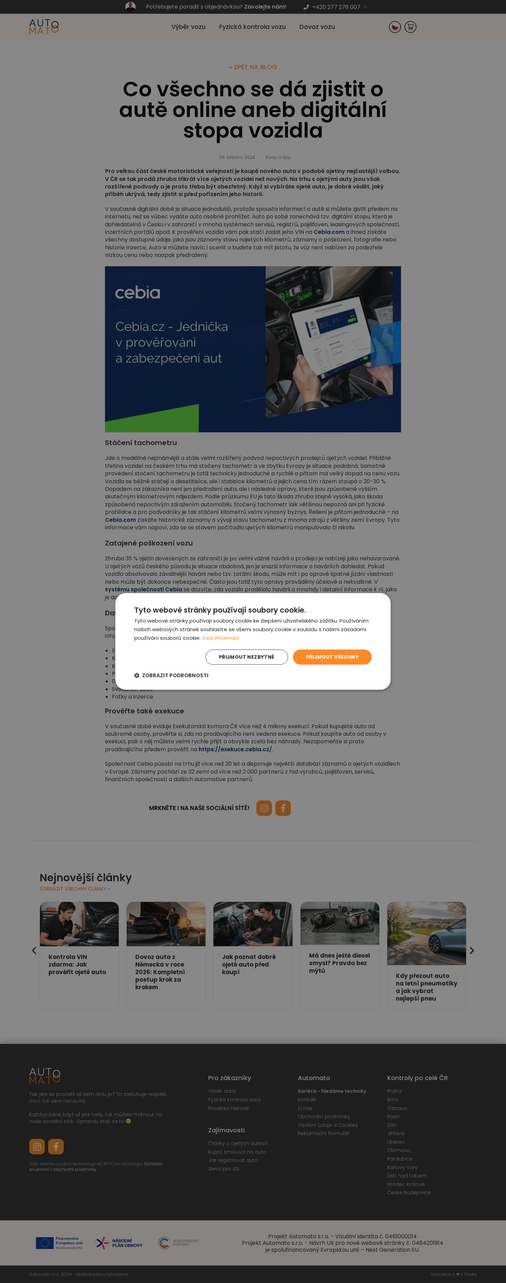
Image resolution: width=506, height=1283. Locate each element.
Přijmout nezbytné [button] (247, 657)
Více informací (220, 638)
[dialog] (253, 641)
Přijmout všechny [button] (332, 657)
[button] (171, 676)
